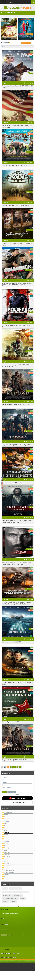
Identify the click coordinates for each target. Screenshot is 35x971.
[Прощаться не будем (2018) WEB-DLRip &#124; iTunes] (17, 223)
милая (22, 898)
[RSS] (9, 42)
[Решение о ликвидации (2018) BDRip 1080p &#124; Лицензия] (17, 344)
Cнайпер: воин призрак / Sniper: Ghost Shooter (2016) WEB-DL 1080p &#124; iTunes (17, 284)
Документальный (8, 828)
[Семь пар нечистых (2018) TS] (17, 621)
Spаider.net (7, 949)
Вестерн (6, 841)
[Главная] (1, 16)
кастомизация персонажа (10, 898)
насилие (12, 901)
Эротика (6, 879)
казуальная (17, 895)
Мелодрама (7, 859)
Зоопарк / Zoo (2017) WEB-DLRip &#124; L (15, 165)
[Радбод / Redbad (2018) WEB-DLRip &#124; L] (17, 384)
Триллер (6, 861)
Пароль (5, 782)
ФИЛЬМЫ (7, 924)
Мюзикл (6, 845)
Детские (6, 830)
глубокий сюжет (22, 892)
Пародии (6, 874)
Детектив (6, 825)
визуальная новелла (8, 892)
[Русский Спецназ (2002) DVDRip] (17, 462)
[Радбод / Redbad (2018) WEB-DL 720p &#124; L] (17, 424)
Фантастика (7, 854)
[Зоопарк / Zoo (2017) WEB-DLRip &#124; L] (17, 145)
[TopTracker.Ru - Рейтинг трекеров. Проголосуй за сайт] (4, 934)
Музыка (6, 843)
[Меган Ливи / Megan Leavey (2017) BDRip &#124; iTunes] (17, 65)
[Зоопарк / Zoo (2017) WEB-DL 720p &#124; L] (17, 185)
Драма (6, 834)
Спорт (5, 850)
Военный (6, 832)
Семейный (7, 856)
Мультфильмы (8, 812)
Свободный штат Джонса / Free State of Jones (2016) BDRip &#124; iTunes (17, 521)
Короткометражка (9, 870)
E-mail (4, 777)
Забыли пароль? (7, 789)
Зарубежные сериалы (10, 816)
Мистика (6, 863)
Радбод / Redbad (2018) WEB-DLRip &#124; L (16, 404)
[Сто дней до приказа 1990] (17, 701)
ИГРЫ (2, 924)
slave (4, 888)
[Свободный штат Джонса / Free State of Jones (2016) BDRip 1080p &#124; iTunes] (17, 542)
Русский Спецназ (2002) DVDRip (12, 483)
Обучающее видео (9, 872)
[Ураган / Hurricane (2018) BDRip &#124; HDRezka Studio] (17, 662)
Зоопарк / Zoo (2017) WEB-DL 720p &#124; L (16, 205)
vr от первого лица (14, 888)
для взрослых (6, 895)
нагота (4, 901)
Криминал (7, 865)
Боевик (6, 823)
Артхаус (6, 876)
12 (20, 767)
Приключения (8, 839)
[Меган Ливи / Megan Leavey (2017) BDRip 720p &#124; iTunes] (17, 105)
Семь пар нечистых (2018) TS (11, 642)
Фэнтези (6, 852)
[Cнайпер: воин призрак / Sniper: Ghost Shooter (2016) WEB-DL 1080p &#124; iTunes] (17, 263)
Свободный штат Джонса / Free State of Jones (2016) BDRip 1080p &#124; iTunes (17, 563)
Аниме (6, 814)
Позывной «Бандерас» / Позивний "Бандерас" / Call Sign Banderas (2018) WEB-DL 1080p (17, 603)
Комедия (6, 821)
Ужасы (6, 836)
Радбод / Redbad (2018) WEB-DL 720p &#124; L (17, 445)
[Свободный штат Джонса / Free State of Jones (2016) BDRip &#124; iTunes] (17, 500)
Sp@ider (6, 83)
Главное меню (8, 13)
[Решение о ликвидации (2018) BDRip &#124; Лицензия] (17, 305)
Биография (7, 848)
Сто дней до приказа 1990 (10, 722)
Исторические (8, 868)
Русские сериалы (8, 819)
